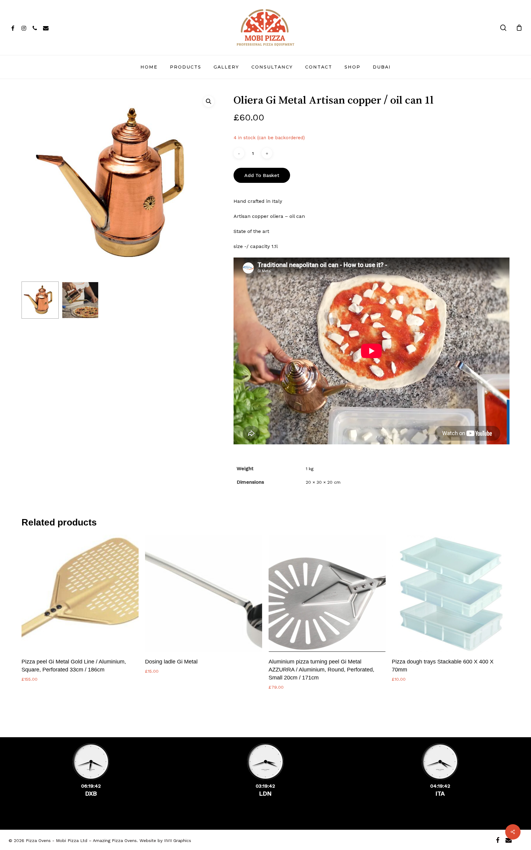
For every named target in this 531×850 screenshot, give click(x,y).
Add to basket (261, 175)
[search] (503, 28)
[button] (208, 101)
